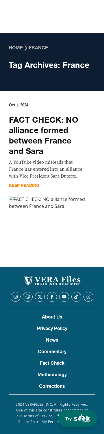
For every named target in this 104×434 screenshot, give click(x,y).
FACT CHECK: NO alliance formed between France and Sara (43, 135)
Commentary (52, 351)
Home (16, 48)
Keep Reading (24, 185)
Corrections (52, 386)
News (52, 340)
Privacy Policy (52, 328)
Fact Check (52, 363)
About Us (52, 317)
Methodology (52, 375)
